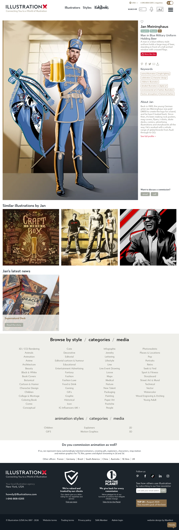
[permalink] (57, 329)
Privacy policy (84, 520)
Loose (109, 372)
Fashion (69, 376)
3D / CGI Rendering (29, 349)
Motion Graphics (89, 431)
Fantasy (69, 372)
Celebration (146, 78)
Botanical (29, 380)
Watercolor (150, 392)
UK (133, 459)
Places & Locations (150, 352)
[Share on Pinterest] (142, 64)
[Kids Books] (102, 6)
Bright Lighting (163, 74)
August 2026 (148, 502)
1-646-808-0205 (147, 3)
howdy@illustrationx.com (21, 494)
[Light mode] (170, 3)
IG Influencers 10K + (69, 407)
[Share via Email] (153, 64)
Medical (110, 380)
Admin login (117, 520)
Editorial (69, 356)
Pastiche (109, 404)
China (105, 459)
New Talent (110, 388)
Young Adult (149, 400)
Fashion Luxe (69, 380)
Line (109, 364)
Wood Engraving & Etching (150, 396)
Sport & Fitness (150, 372)
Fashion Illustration (165, 90)
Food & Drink (69, 384)
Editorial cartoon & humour (69, 360)
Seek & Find (150, 368)
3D (130, 431)
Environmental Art (148, 90)
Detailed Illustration (149, 86)
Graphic (144, 31)
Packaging (109, 392)
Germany (70, 459)
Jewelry (110, 352)
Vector (149, 388)
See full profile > (148, 136)
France (60, 459)
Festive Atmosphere (149, 94)
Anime (29, 360)
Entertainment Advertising (69, 368)
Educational (69, 364)
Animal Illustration (148, 74)
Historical (69, 400)
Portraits (149, 360)
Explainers (89, 427)
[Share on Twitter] (149, 64)
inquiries (159, 3)
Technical (150, 384)
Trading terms (67, 520)
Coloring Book (29, 400)
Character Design (160, 78)
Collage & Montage (29, 396)
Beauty (29, 368)
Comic (29, 404)
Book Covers (29, 376)
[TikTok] (153, 477)
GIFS (48, 431)
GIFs (69, 392)
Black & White (29, 372)
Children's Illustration (149, 82)
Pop (150, 356)
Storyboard (150, 376)
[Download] (157, 64)
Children (29, 392)
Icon (69, 404)
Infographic (110, 349)
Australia (115, 459)
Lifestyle (109, 360)
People (153, 31)
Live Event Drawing (109, 368)
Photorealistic (150, 349)
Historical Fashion (167, 94)
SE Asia (125, 459)
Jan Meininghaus (154, 26)
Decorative (69, 352)
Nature (109, 384)
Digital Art (163, 86)
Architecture (29, 364)
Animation (29, 356)
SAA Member (101, 520)
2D (130, 427)
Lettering (109, 356)
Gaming (69, 388)
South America (93, 459)
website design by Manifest (160, 520)
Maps (110, 376)
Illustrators (72, 7)
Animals (29, 352)
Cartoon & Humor (29, 384)
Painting (109, 396)
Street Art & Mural (150, 380)
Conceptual (29, 407)
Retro (150, 364)
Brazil (80, 459)
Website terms (50, 520)
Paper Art (110, 400)
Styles (87, 7)
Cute (69, 349)
